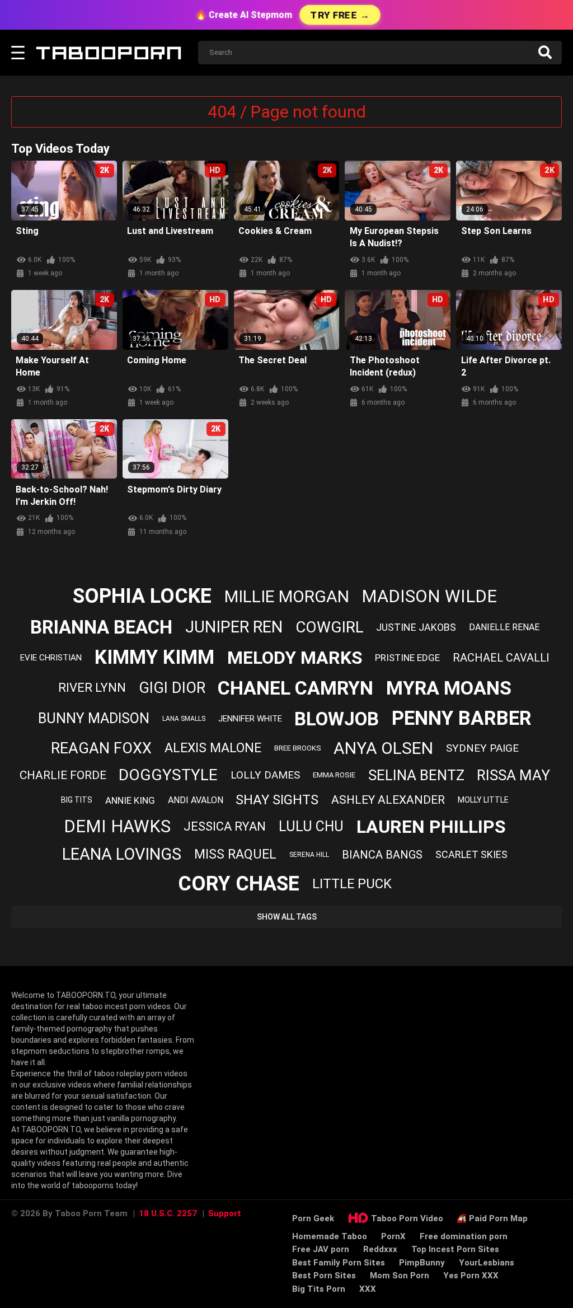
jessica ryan (225, 826)
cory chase (238, 884)
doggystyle (168, 775)
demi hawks (117, 826)
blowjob (336, 719)
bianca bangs (382, 854)
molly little (483, 799)
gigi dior (172, 688)
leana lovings (121, 854)
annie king (130, 800)
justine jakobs (416, 627)
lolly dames (265, 774)
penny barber (462, 718)
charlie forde (63, 775)
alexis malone (213, 748)
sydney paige (482, 748)
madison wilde (429, 596)
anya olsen (383, 748)
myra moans (448, 688)
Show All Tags (287, 916)
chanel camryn (295, 688)
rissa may (513, 775)
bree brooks (297, 748)
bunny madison (93, 718)
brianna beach (101, 627)
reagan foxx (101, 748)
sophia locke (142, 596)
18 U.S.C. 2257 (168, 1213)
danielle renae (504, 627)
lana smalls (183, 719)
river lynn (92, 688)
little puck (352, 884)
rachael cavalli (501, 657)
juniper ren (234, 626)
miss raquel (235, 854)
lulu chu (311, 826)
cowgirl (329, 627)
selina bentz (416, 775)
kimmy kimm (154, 657)
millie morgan (286, 596)
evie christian (51, 658)
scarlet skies (471, 854)
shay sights (277, 800)
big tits (76, 799)
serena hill (309, 855)
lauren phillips (431, 826)
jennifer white (250, 719)
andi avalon (195, 800)
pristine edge (407, 657)
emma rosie (334, 775)
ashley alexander (388, 800)
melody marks (295, 657)
